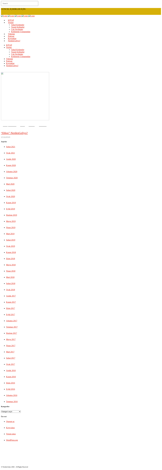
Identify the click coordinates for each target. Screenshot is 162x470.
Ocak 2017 (10, 364)
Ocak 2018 (10, 290)
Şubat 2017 (10, 358)
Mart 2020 (10, 184)
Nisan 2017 (10, 346)
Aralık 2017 (11, 296)
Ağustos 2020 (11, 171)
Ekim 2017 (10, 308)
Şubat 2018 (10, 283)
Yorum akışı (11, 434)
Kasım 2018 (11, 252)
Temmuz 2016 (12, 401)
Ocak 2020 (10, 196)
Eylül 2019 (10, 209)
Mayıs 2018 (11, 265)
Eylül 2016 (10, 389)
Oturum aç (10, 421)
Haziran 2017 (11, 333)
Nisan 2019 (10, 227)
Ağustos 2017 (11, 321)
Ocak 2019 (10, 246)
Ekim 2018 (10, 259)
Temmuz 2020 (12, 178)
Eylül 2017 (10, 314)
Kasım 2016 (11, 377)
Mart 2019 (10, 234)
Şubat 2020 (10, 190)
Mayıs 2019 (11, 221)
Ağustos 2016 (11, 395)
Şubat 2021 (10, 147)
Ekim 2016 (10, 383)
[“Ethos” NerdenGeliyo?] (25, 119)
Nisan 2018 (10, 271)
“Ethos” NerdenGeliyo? (14, 132)
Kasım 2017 (11, 302)
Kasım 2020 (11, 165)
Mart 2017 (10, 352)
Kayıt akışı (10, 428)
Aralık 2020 (11, 159)
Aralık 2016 (11, 370)
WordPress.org (12, 440)
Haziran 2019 (11, 215)
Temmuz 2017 (12, 327)
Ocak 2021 (10, 153)
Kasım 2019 (11, 203)
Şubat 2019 (10, 240)
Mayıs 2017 (11, 339)
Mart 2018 (10, 277)
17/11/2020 (5, 137)
